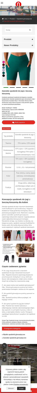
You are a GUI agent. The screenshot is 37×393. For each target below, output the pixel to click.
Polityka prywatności (21, 384)
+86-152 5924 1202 (14, 345)
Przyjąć (21, 388)
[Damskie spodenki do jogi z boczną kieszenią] (18, 68)
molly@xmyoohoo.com (15, 352)
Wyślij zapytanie (20, 122)
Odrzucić (11, 388)
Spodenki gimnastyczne (24, 19)
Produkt (12, 19)
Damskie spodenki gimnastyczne (14, 21)
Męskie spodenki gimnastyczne (14, 334)
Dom (6, 19)
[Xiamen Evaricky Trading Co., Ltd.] (18, 1)
